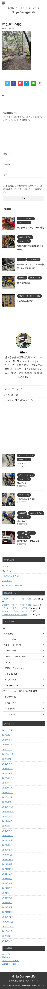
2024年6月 (7, 735)
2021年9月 (7, 874)
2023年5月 (7, 778)
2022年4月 (7, 840)
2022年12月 (8, 802)
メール (6, 164)
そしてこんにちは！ (26, 498)
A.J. (37, 604)
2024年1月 (7, 749)
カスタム (21, 463)
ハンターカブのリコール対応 (30, 227)
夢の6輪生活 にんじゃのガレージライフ (23, 981)
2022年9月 (7, 816)
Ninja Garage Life (24, 12)
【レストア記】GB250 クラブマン (19, 400)
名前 (6, 154)
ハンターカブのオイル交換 (14, 608)
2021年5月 (7, 893)
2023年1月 (7, 797)
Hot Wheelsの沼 (25, 301)
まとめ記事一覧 (10, 394)
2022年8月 (7, 821)
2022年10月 (8, 811)
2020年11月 (7, 921)
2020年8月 (7, 936)
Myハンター (22, 483)
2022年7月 (7, 826)
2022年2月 (7, 850)
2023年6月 (7, 773)
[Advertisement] (23, 428)
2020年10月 (8, 926)
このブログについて (12, 389)
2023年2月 (7, 792)
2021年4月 (7, 897)
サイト (6, 175)
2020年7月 (7, 940)
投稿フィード (8, 957)
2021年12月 (7, 859)
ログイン (6, 954)
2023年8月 (7, 763)
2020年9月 (7, 931)
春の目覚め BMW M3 (28, 541)
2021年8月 (7, 878)
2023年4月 (7, 783)
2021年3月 (7, 902)
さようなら (22, 521)
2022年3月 (7, 845)
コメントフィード (10, 960)
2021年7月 (7, 883)
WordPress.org (9, 963)
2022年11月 (7, 807)
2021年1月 (7, 912)
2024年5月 (7, 740)
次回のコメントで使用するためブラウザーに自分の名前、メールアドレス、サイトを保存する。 (22, 189)
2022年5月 (7, 835)
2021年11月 (7, 864)
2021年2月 (7, 907)
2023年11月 (7, 754)
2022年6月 (7, 830)
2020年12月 (8, 917)
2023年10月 (8, 759)
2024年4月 (7, 744)
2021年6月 (7, 888)
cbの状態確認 (23, 282)
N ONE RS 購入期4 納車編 (14, 614)
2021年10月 (7, 869)
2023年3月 (7, 787)
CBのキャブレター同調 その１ (17, 598)
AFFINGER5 (39, 985)
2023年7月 (7, 768)
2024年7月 (7, 730)
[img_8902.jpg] (26, 83)
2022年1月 (7, 854)
